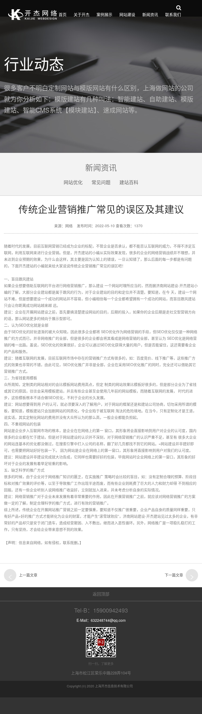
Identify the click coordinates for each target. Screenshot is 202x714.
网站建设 (127, 14)
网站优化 (73, 182)
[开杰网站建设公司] (32, 14)
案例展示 (104, 14)
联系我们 (173, 14)
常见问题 (101, 182)
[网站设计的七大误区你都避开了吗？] (192, 575)
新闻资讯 (150, 14)
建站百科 (128, 182)
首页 (63, 14)
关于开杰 (81, 14)
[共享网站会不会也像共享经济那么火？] (10, 575)
